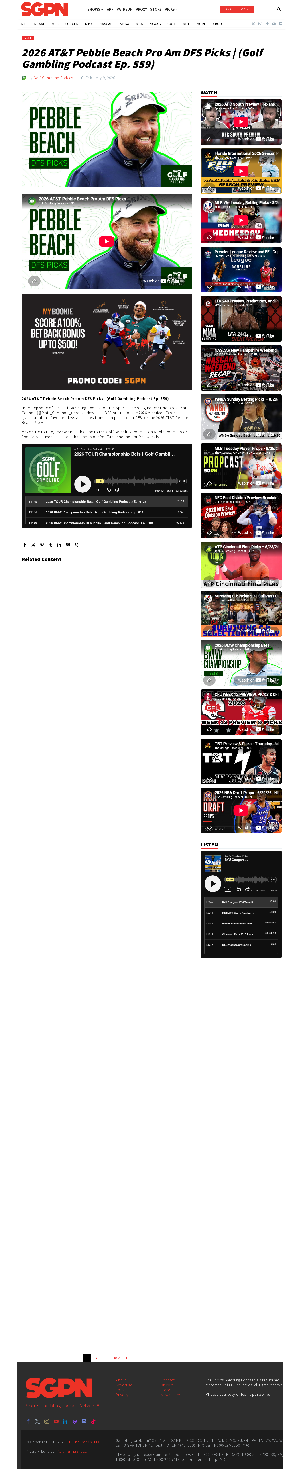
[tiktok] (93, 1421)
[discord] (84, 1421)
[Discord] (281, 23)
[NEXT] (126, 1358)
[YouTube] (274, 23)
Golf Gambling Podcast (54, 77)
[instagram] (46, 1421)
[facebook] (28, 1421)
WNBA (124, 24)
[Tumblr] (51, 545)
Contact (168, 1380)
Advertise (124, 1384)
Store (165, 1389)
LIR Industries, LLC (83, 1441)
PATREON (125, 9)
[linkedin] (65, 1421)
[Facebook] (25, 545)
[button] (279, 9)
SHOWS (93, 9)
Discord (167, 1384)
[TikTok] (267, 23)
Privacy (122, 1394)
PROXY (141, 9)
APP (110, 9)
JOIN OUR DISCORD (236, 9)
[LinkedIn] (59, 545)
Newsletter (170, 1394)
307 (116, 1358)
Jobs (120, 1389)
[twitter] (37, 1421)
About (121, 1380)
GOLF (28, 38)
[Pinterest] (42, 545)
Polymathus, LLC (72, 1451)
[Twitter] (253, 23)
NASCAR (106, 24)
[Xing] (77, 545)
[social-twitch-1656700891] (74, 1421)
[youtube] (56, 1421)
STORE (156, 9)
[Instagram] (260, 23)
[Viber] (68, 545)
